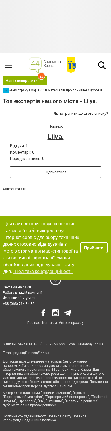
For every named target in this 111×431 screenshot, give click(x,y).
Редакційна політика (39, 420)
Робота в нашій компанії (22, 293)
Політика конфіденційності (24, 416)
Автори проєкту (71, 323)
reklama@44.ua (90, 344)
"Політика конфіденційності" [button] (43, 271)
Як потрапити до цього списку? (81, 113)
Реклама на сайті (17, 287)
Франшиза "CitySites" (20, 298)
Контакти (49, 323)
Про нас (33, 323)
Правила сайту (59, 416)
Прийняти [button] (94, 247)
